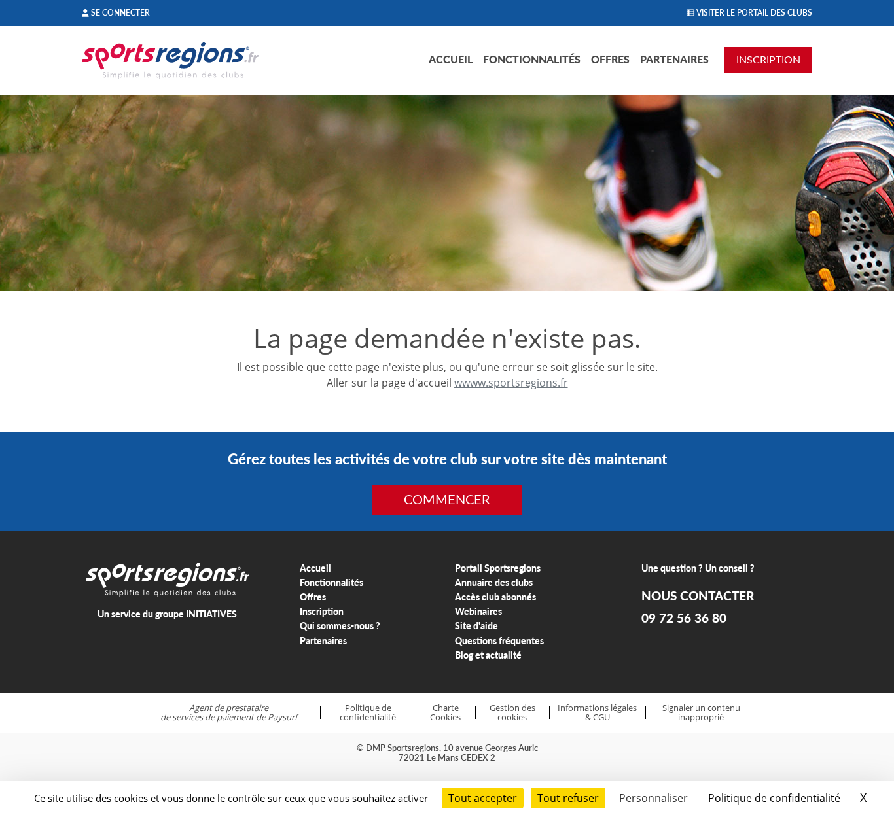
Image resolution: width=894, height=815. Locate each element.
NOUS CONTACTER (697, 596)
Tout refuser (568, 798)
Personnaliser (653, 798)
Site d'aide (476, 625)
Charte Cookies (445, 712)
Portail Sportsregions (498, 568)
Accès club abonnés (495, 596)
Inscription (322, 611)
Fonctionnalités (532, 59)
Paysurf (282, 717)
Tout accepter (482, 798)
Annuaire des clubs (494, 582)
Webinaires (478, 611)
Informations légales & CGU (597, 712)
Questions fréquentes (499, 640)
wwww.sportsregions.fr (511, 382)
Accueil (451, 59)
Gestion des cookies (512, 712)
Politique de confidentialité (368, 712)
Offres (610, 59)
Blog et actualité (488, 655)
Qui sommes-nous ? (340, 625)
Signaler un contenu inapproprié (701, 712)
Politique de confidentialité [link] (774, 798)
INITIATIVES (211, 613)
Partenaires (674, 59)
